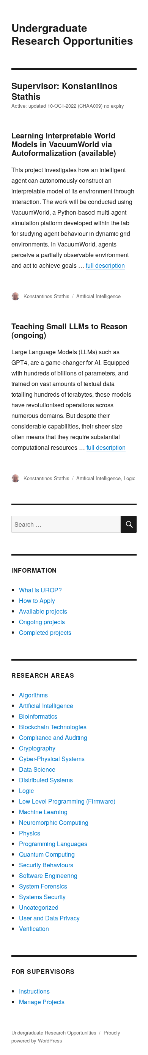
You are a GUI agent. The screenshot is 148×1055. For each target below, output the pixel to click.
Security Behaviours (46, 864)
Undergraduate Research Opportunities (72, 34)
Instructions (34, 991)
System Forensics (43, 886)
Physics (29, 833)
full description (105, 265)
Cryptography (37, 748)
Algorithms (33, 695)
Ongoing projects (42, 621)
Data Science (37, 769)
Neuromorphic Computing (53, 822)
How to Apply (37, 600)
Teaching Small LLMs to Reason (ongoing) (69, 330)
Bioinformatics (38, 716)
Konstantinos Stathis (46, 296)
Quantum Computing (47, 854)
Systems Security (42, 896)
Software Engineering (48, 875)
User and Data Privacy (49, 918)
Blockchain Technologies (53, 726)
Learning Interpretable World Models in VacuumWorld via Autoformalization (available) (63, 144)
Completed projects (45, 632)
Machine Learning (43, 811)
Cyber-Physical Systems (52, 758)
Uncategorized (38, 907)
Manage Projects (42, 1001)
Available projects (43, 611)
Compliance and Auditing (53, 737)
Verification (34, 928)
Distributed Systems (46, 780)
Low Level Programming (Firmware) (67, 801)
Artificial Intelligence (98, 296)
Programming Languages (53, 843)
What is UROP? (40, 590)
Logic (129, 478)
